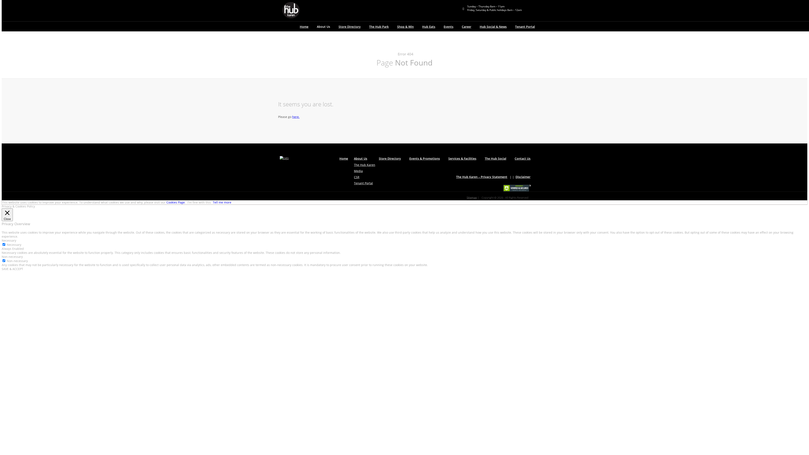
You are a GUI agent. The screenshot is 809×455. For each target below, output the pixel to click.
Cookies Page (175, 202)
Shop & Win (405, 27)
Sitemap (472, 197)
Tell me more (222, 202)
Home (304, 27)
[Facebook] (293, 167)
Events (448, 27)
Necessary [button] (9, 240)
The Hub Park (379, 27)
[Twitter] (293, 171)
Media (358, 171)
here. (296, 117)
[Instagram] (293, 179)
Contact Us (522, 159)
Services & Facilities (462, 159)
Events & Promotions (424, 159)
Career (466, 27)
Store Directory (350, 27)
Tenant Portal (525, 27)
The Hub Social (495, 159)
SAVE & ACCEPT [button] (12, 269)
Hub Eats (428, 27)
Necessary (14, 245)
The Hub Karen (364, 165)
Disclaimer (523, 177)
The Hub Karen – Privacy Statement (481, 177)
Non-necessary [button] (12, 257)
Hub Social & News (493, 27)
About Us (360, 159)
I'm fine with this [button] (199, 202)
